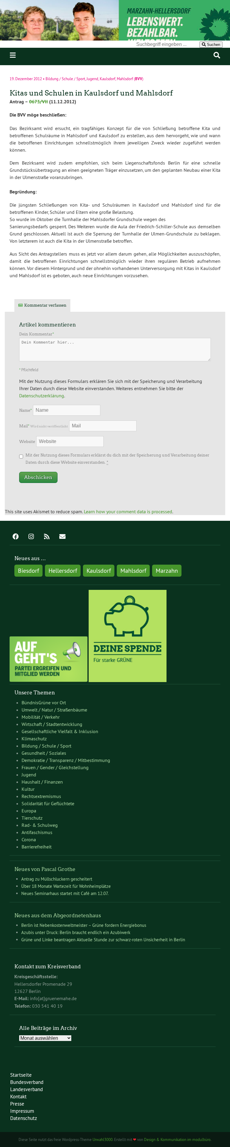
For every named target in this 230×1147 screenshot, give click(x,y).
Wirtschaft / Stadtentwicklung (52, 724)
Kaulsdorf (107, 78)
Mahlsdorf (125, 78)
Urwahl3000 (103, 1139)
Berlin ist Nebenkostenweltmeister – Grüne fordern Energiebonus (83, 925)
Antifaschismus (37, 832)
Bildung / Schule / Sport (65, 78)
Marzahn (167, 570)
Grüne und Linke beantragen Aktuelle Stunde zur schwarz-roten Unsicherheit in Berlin (103, 939)
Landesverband (26, 1089)
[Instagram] (31, 537)
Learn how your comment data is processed (128, 511)
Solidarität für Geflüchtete (48, 803)
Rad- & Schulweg (40, 825)
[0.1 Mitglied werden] (48, 680)
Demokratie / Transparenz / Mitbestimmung (66, 760)
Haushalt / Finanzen (42, 782)
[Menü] (13, 55)
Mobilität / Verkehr (41, 717)
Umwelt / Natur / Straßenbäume (54, 710)
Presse (17, 1103)
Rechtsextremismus (41, 796)
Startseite (21, 1075)
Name (25, 410)
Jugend (92, 78)
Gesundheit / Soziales (44, 753)
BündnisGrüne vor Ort (44, 702)
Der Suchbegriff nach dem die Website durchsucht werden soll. (71, 44)
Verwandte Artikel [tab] (97, 305)
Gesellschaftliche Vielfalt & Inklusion (60, 731)
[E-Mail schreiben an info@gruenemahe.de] (62, 537)
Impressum (22, 1111)
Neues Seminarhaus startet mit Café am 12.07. (64, 893)
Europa (29, 811)
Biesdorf (28, 570)
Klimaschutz (34, 739)
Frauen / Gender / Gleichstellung (55, 767)
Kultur (28, 789)
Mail (43, 426)
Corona (29, 839)
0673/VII (38, 102)
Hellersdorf (63, 570)
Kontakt (18, 1096)
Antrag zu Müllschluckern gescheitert (56, 879)
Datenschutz (23, 1118)
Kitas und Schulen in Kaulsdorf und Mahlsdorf (91, 93)
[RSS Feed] (47, 537)
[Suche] (217, 55)
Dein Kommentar (36, 334)
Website (27, 441)
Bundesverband (26, 1082)
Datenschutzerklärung (41, 396)
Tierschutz (32, 818)
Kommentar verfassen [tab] (45, 305)
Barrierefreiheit (37, 847)
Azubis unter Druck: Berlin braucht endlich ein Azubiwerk (76, 932)
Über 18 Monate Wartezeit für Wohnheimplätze (66, 886)
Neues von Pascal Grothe (44, 869)
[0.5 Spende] (128, 680)
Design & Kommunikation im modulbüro (177, 1139)
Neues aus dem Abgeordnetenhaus (57, 915)
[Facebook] (16, 537)
